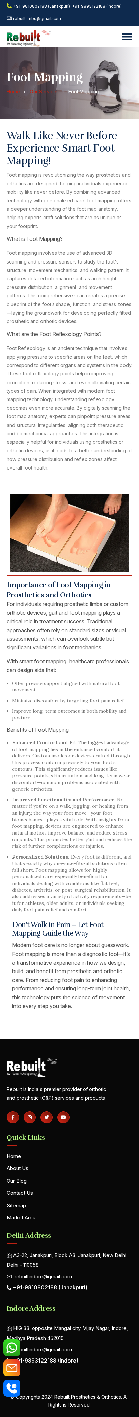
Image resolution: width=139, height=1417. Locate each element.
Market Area (21, 1217)
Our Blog (17, 1181)
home (13, 91)
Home (14, 1156)
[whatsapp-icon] (11, 1347)
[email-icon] (11, 1367)
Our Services (44, 91)
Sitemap (16, 1205)
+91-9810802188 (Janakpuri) (41, 6)
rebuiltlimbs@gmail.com (37, 18)
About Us (17, 1168)
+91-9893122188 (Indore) (97, 6)
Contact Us (20, 1193)
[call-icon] (11, 1388)
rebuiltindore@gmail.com (43, 1276)
